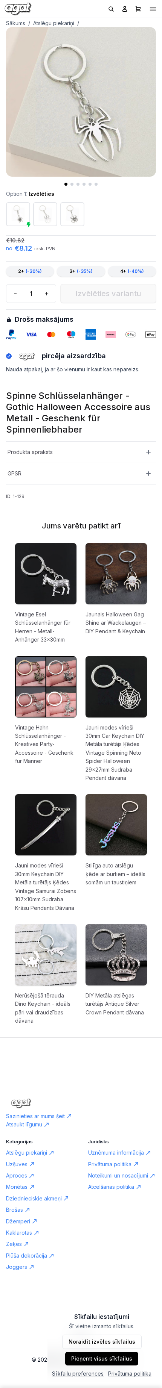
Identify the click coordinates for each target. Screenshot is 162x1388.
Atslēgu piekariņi (53, 23)
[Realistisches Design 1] (72, 214)
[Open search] (111, 9)
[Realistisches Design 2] (18, 214)
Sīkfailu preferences (78, 1373)
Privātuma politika (129, 1373)
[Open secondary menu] (153, 9)
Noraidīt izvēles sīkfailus (102, 1341)
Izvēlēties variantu (108, 293)
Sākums (15, 23)
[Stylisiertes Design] (45, 214)
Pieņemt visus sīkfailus (101, 1358)
